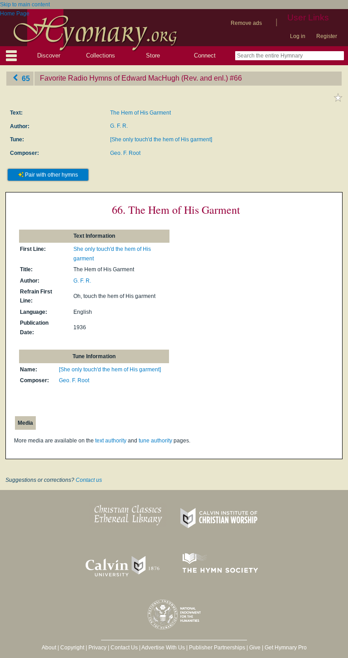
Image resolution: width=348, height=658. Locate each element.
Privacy (97, 647)
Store (153, 55)
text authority (110, 440)
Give (255, 647)
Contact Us (124, 647)
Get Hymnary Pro (286, 647)
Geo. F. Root (125, 153)
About (49, 647)
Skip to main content (25, 4)
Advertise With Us (163, 647)
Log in (297, 36)
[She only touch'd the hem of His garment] (161, 139)
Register (326, 36)
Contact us (89, 480)
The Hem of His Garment (140, 113)
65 (25, 78)
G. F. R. (119, 126)
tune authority (155, 440)
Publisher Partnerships (217, 647)
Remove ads (246, 23)
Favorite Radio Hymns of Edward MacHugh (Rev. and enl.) (134, 78)
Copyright (72, 647)
